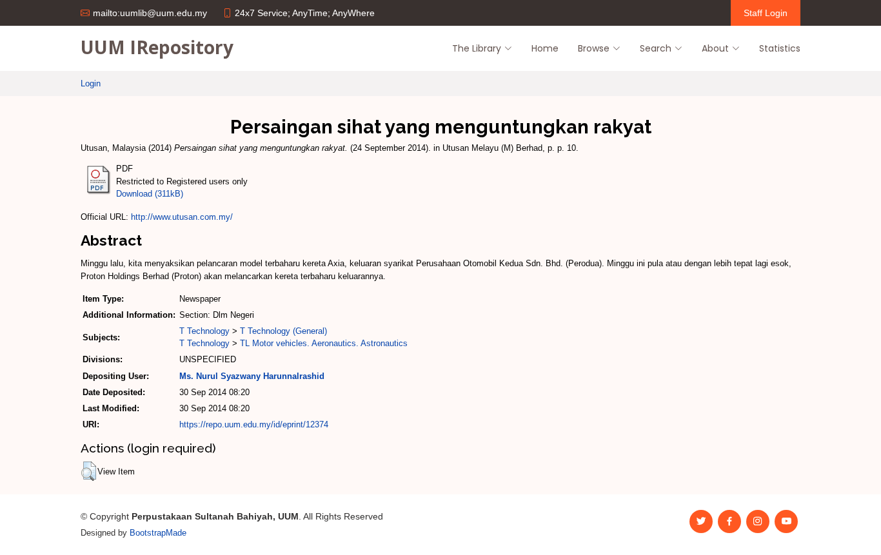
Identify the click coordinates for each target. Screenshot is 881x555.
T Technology (204, 331)
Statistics (779, 48)
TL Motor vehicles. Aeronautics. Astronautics (324, 343)
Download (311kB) (149, 194)
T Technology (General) (283, 331)
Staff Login (765, 13)
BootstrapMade (158, 533)
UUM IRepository (157, 47)
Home (545, 48)
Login (91, 83)
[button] (88, 471)
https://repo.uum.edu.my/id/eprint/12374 (253, 424)
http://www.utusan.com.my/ (182, 217)
